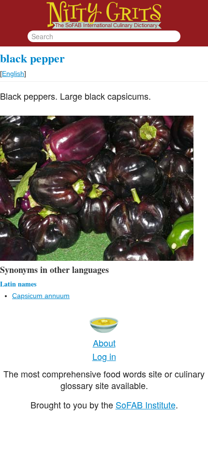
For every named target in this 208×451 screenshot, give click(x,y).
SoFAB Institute (146, 404)
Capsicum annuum (41, 296)
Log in (104, 356)
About (104, 342)
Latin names (18, 284)
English (13, 73)
